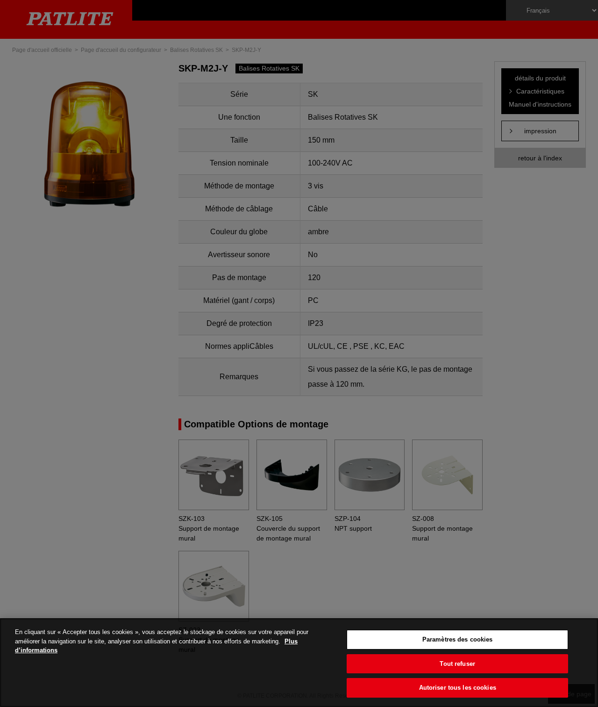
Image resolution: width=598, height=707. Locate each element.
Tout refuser (457, 663)
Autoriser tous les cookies (457, 687)
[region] (299, 662)
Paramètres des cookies (457, 639)
